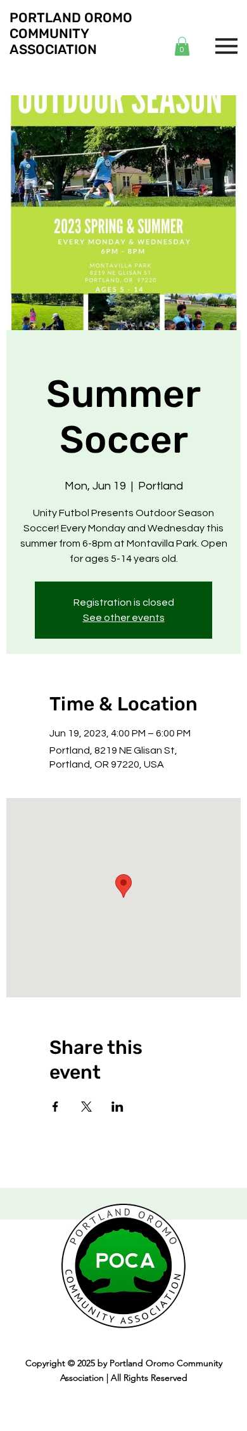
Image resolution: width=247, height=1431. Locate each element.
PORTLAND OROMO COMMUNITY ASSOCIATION (71, 33)
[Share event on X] (86, 1107)
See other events (124, 618)
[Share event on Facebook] (55, 1107)
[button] (182, 46)
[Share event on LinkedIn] (117, 1107)
